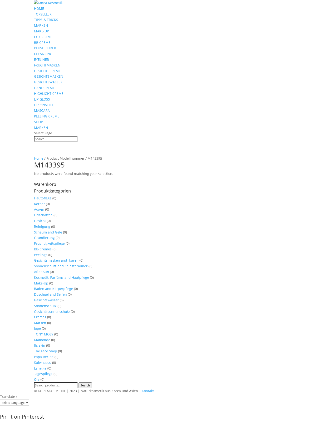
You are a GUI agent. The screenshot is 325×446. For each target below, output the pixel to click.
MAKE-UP (41, 31)
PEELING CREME (46, 116)
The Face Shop (45, 351)
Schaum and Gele (48, 232)
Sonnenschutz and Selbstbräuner (61, 266)
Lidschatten (43, 215)
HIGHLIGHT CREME (49, 93)
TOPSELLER (43, 14)
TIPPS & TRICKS (46, 19)
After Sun (41, 271)
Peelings (40, 255)
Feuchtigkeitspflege (49, 243)
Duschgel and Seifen (50, 294)
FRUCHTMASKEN (47, 65)
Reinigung (42, 226)
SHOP (38, 122)
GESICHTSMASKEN (48, 76)
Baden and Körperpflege (53, 288)
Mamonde (42, 340)
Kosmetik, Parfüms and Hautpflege (61, 277)
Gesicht (40, 220)
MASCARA (42, 110)
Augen (39, 209)
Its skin (39, 345)
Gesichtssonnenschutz (52, 311)
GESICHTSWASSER (48, 82)
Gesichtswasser (46, 300)
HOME (39, 8)
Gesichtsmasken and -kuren (56, 260)
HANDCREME (44, 88)
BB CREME (42, 42)
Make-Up (41, 283)
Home (38, 158)
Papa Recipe (44, 357)
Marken (40, 322)
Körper (39, 204)
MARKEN (41, 25)
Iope (37, 328)
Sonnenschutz (45, 306)
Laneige (40, 368)
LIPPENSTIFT (43, 104)
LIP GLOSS (42, 99)
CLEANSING (43, 53)
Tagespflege (43, 373)
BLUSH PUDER (45, 48)
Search (85, 385)
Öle (36, 379)
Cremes (40, 317)
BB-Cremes (43, 249)
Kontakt (148, 391)
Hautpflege (42, 198)
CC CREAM (42, 37)
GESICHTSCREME (47, 71)
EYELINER (41, 59)
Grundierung (44, 237)
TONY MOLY (43, 334)
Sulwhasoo (42, 362)
